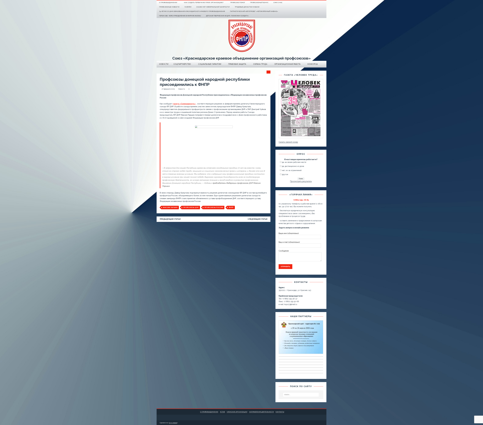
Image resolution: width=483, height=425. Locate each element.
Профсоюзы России (213, 207)
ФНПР (231, 207)
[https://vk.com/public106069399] (324, 2)
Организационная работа (287, 64)
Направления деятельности (261, 412)
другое (285, 174)
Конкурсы (313, 64)
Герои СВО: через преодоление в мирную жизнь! (180, 16)
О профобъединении (209, 412)
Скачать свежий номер (288, 142)
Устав (222, 412)
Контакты (280, 412)
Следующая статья (257, 219)
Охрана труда (260, 64)
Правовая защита (237, 64)
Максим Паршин (170, 207)
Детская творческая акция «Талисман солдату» (227, 16)
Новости (163, 64)
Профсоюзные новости (169, 7)
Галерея (188, 7)
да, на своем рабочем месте (294, 162)
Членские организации (237, 412)
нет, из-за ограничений (291, 170)
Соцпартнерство (182, 64)
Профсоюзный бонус (259, 2)
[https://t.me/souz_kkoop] (319, 2)
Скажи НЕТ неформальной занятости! (213, 7)
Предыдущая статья (170, 219)
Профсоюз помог (237, 2)
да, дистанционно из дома (293, 166)
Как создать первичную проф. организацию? (203, 2)
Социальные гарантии (209, 64)
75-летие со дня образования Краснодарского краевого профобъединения (192, 11)
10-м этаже (173, 423)
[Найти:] (301, 395)
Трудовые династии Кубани (247, 7)
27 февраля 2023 (168, 89)
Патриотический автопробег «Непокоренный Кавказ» (254, 11)
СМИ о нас (278, 2)
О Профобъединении (168, 2)
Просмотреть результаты (301, 181)
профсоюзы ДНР (191, 207)
